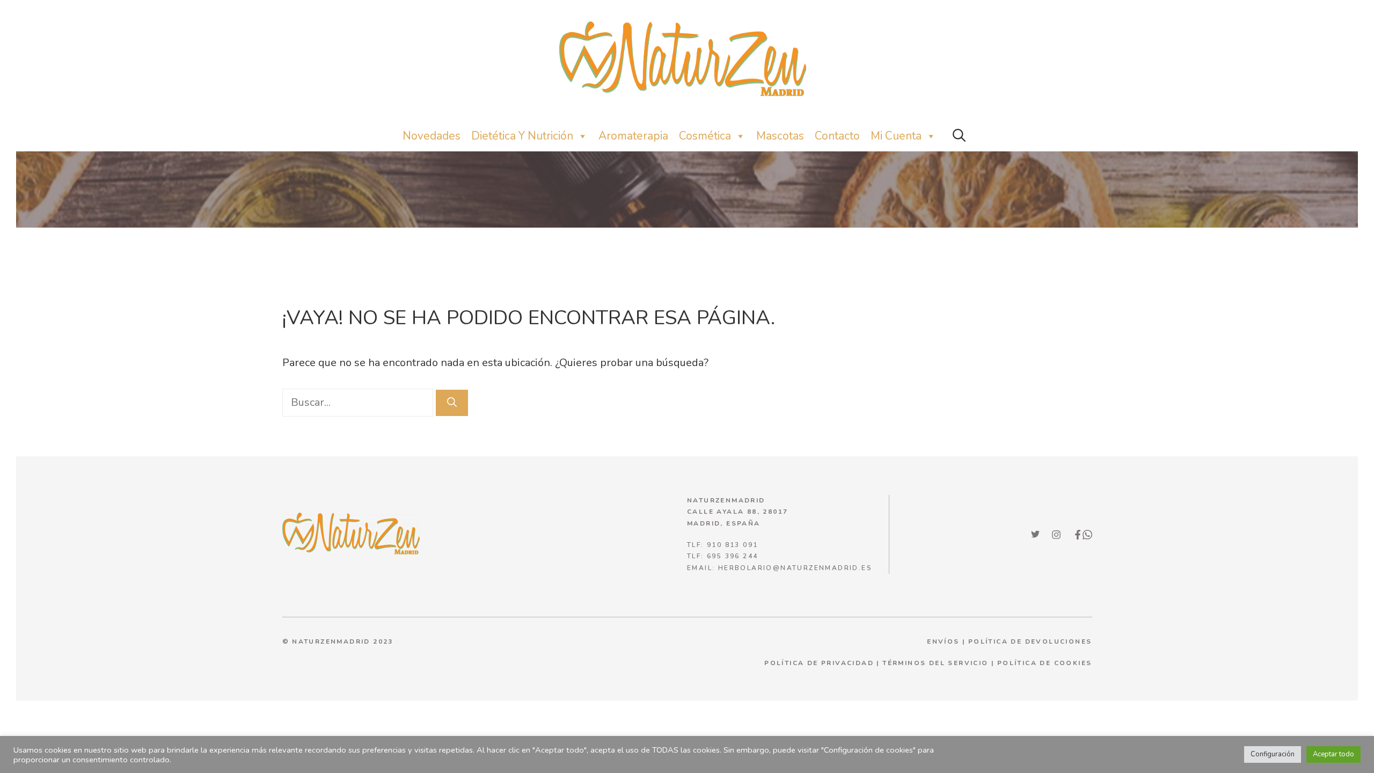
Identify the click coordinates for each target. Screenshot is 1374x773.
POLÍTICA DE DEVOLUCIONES (1030, 641)
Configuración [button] (1273, 754)
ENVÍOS (943, 641)
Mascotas (780, 135)
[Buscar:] (359, 402)
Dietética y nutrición (522, 135)
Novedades (432, 135)
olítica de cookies (1047, 663)
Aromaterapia (633, 135)
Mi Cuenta (896, 135)
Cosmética (705, 135)
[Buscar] (452, 403)
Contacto (837, 135)
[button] (959, 136)
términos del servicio (935, 663)
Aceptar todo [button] (1333, 754)
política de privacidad (819, 663)
